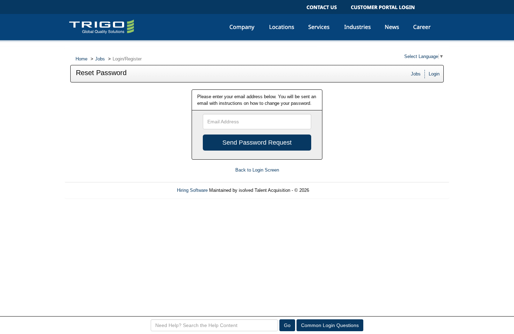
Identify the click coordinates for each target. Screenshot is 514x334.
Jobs (100, 58)
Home (81, 58)
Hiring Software (192, 190)
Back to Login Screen (257, 170)
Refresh (329, 190)
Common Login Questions (330, 325)
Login (434, 74)
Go (287, 325)
